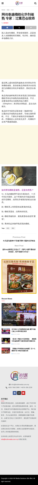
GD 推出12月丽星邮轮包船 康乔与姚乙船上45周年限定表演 (24, 330)
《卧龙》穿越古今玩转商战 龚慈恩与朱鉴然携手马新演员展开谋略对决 (24, 340)
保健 (12, 10)
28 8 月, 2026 (7, 323)
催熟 (8, 228)
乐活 (8, 10)
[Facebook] (15, 393)
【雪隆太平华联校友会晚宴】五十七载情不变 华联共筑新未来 (23, 349)
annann (5, 23)
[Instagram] (19, 393)
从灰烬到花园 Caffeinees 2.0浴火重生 (17, 320)
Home (3, 10)
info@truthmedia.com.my (9, 439)
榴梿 (13, 228)
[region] (19, 276)
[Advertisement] (19, 60)
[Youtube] (23, 393)
